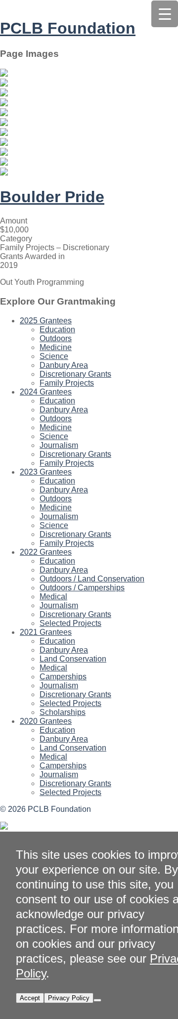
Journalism (59, 445)
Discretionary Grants (75, 374)
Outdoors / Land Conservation (92, 579)
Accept (30, 998)
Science (54, 356)
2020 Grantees (46, 721)
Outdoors (56, 338)
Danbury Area (64, 365)
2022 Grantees (46, 552)
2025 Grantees (46, 320)
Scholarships (63, 712)
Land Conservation (73, 659)
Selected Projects (70, 623)
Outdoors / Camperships (82, 587)
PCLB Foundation (67, 28)
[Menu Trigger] (164, 13)
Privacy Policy (68, 998)
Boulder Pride (52, 197)
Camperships (63, 676)
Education (57, 329)
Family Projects (67, 383)
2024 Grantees (46, 392)
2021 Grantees (46, 632)
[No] (97, 1000)
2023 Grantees (46, 472)
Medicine (56, 347)
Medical (53, 596)
